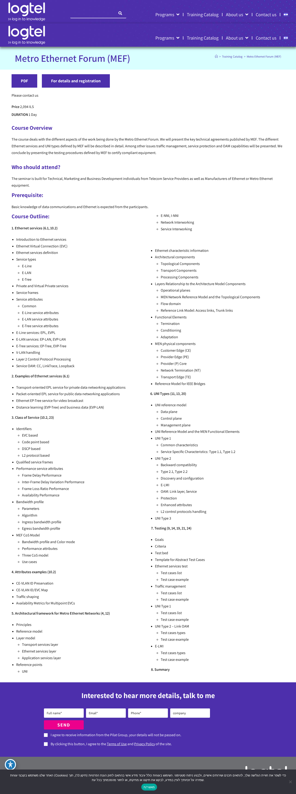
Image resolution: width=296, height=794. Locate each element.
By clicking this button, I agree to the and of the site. (111, 744)
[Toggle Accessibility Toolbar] (10, 764)
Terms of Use (117, 744)
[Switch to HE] (286, 14)
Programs (164, 15)
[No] (290, 781)
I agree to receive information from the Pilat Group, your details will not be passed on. (116, 734)
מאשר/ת (149, 787)
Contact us (266, 15)
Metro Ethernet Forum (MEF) (264, 56)
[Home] (216, 56)
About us (234, 15)
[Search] (120, 13)
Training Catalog (203, 15)
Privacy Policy (144, 744)
